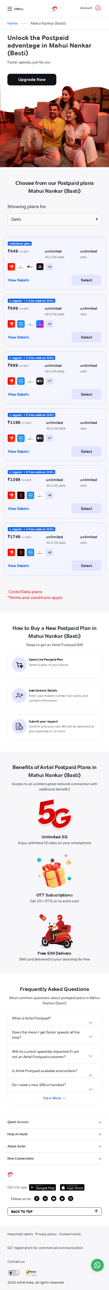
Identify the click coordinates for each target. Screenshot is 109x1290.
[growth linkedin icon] (45, 1198)
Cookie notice (70, 1234)
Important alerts (20, 1234)
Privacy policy (46, 1234)
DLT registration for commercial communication (45, 1248)
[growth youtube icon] (53, 1198)
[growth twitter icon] (62, 1198)
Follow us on (21, 1199)
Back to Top (22, 1211)
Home (12, 23)
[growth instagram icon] (70, 1198)
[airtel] (54, 8)
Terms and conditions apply (34, 597)
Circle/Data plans (25, 591)
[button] (54, 1018)
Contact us (16, 1261)
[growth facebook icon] (36, 1198)
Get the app (17, 1187)
